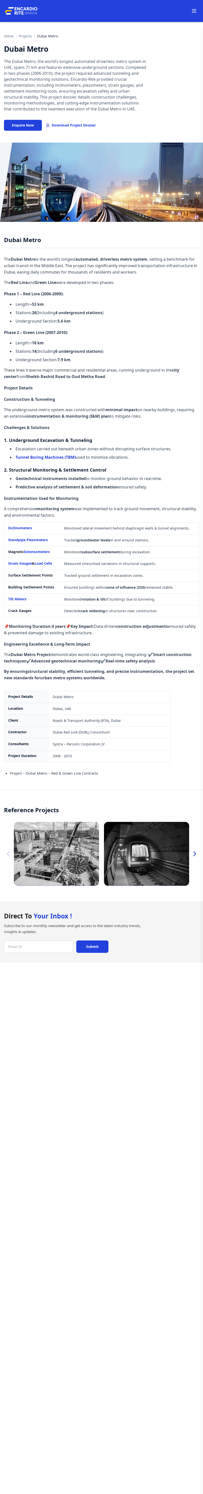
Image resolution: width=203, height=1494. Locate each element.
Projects (25, 36)
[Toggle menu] (194, 11)
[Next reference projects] (194, 853)
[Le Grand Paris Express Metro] (56, 854)
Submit (92, 946)
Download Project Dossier (74, 125)
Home (9, 36)
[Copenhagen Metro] (146, 854)
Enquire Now (23, 125)
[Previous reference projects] (8, 853)
